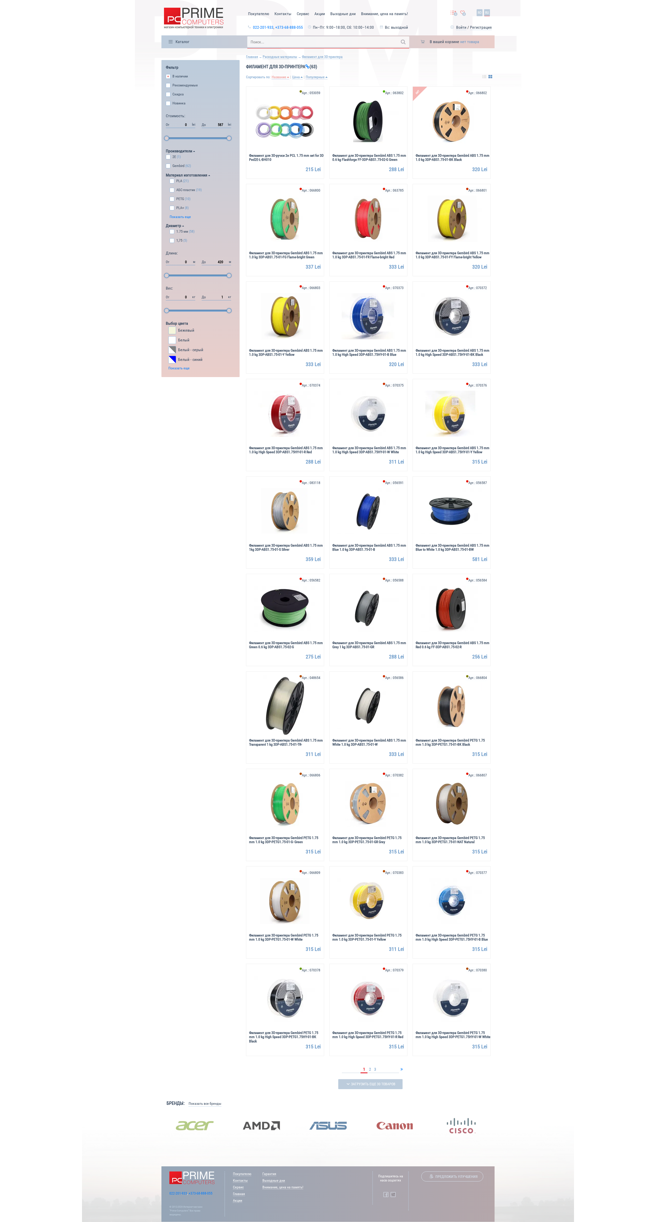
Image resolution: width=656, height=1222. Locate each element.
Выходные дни (343, 13)
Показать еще (180, 217)
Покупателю (258, 13)
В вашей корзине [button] (454, 41)
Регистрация (481, 27)
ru (487, 13)
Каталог (182, 41)
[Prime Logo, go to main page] (193, 19)
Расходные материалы (280, 57)
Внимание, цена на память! (384, 13)
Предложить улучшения (456, 1177)
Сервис (303, 13)
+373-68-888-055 (289, 27)
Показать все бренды (205, 1103)
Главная (252, 57)
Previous (157, 1125)
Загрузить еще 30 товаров (373, 1084)
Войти (461, 27)
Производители (179, 151)
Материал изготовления (187, 175)
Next (498, 1125)
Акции (319, 13)
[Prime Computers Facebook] (385, 1194)
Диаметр (174, 225)
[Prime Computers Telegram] (393, 1194)
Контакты (282, 13)
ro (479, 13)
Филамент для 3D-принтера (322, 57)
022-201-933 (263, 27)
